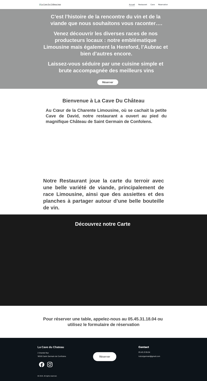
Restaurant (142, 4)
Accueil (132, 4)
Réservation (163, 4)
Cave (153, 4)
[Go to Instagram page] (50, 364)
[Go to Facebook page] (41, 364)
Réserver (104, 356)
